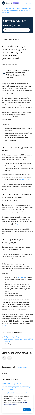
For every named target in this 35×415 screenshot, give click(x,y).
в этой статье (24, 179)
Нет (9, 358)
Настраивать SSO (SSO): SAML (12, 384)
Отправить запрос (21, 367)
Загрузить (10, 344)
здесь (19, 224)
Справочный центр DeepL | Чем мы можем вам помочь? (17, 8)
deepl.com (21, 277)
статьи (4, 325)
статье (28, 259)
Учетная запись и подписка (11, 10)
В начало (5, 373)
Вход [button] (30, 3)
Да (4, 358)
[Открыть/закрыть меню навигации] (26, 3)
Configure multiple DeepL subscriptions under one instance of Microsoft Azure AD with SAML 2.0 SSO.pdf (18, 339)
